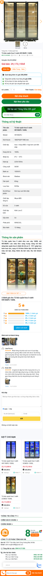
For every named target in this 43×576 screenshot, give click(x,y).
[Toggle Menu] (6, 2)
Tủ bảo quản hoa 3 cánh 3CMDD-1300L (31, 462)
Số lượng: (5, 90)
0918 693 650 (38, 559)
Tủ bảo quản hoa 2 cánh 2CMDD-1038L (10, 497)
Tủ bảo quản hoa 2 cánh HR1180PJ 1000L (10, 462)
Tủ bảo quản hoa (13, 51)
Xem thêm (35, 535)
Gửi (37, 115)
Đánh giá (23, 55)
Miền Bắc (6, 69)
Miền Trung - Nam (18, 69)
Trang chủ (4, 51)
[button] (14, 293)
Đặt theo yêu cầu (21, 101)
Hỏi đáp (31, 55)
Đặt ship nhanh (21, 96)
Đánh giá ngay (21, 328)
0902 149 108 (38, 555)
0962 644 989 (38, 557)
